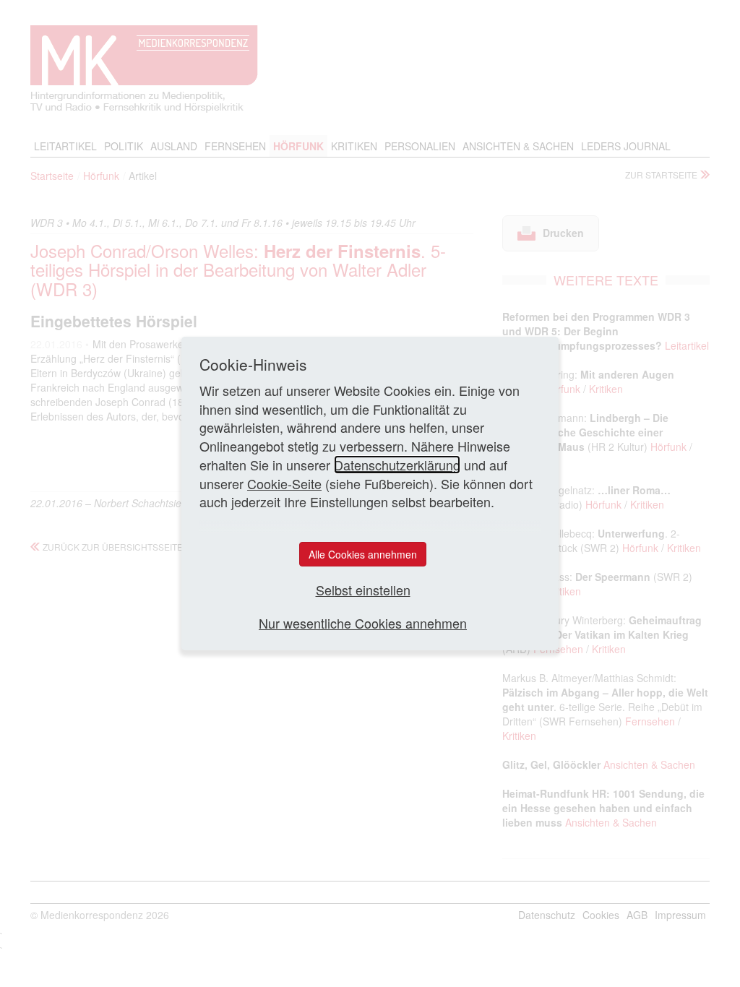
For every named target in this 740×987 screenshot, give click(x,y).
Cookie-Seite (284, 483)
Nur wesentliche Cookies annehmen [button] (363, 623)
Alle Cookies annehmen (363, 554)
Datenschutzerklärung (397, 464)
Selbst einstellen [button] (363, 590)
